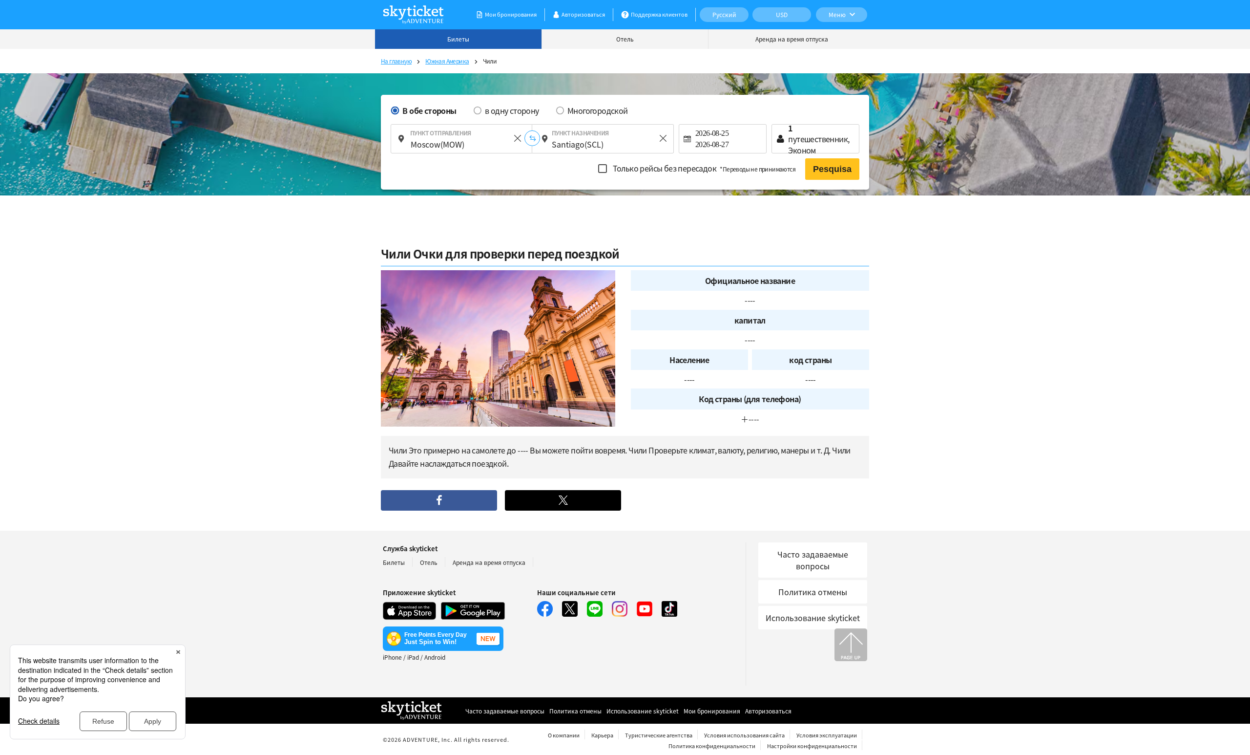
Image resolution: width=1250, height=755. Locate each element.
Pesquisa (832, 169)
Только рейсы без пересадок (703, 168)
